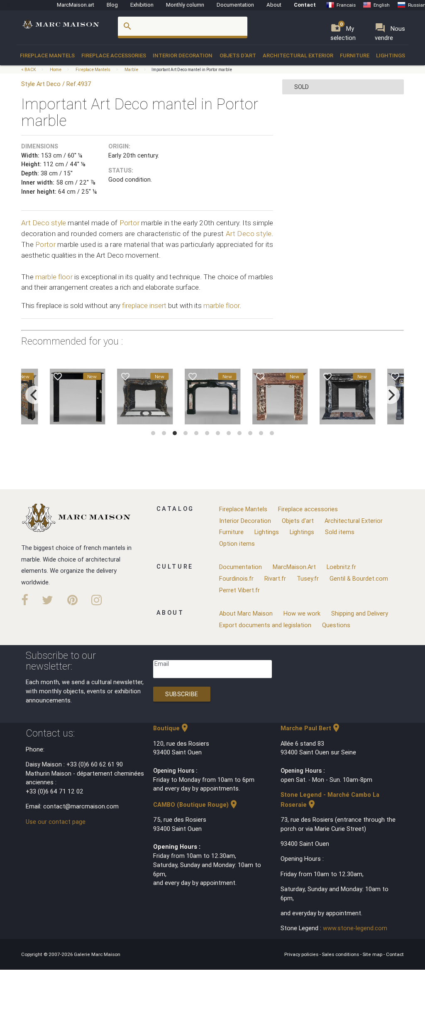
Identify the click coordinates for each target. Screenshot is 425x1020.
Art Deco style (43, 222)
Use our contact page (55, 821)
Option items (237, 543)
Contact (305, 4)
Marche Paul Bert (311, 728)
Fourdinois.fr (236, 578)
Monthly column (185, 4)
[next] (390, 395)
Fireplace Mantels (47, 55)
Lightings (390, 55)
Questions (336, 625)
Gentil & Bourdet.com (359, 578)
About (273, 4)
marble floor (54, 276)
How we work (301, 613)
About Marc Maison (246, 613)
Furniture (354, 55)
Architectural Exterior (298, 55)
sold (301, 87)
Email (161, 664)
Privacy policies (302, 954)
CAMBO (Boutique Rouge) (196, 804)
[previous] (34, 395)
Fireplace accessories (113, 55)
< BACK (29, 69)
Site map (373, 954)
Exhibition (142, 4)
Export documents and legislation (265, 625)
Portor (129, 222)
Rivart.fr (275, 578)
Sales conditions (341, 954)
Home (55, 69)
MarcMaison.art (75, 4)
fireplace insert (144, 305)
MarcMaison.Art (294, 567)
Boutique (171, 728)
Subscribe (181, 694)
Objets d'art (238, 55)
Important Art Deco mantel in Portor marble (191, 69)
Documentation (235, 4)
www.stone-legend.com (355, 928)
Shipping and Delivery (359, 613)
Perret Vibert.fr (239, 590)
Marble (131, 69)
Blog (112, 4)
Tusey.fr (308, 578)
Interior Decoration (182, 55)
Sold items (339, 532)
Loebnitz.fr (341, 567)
